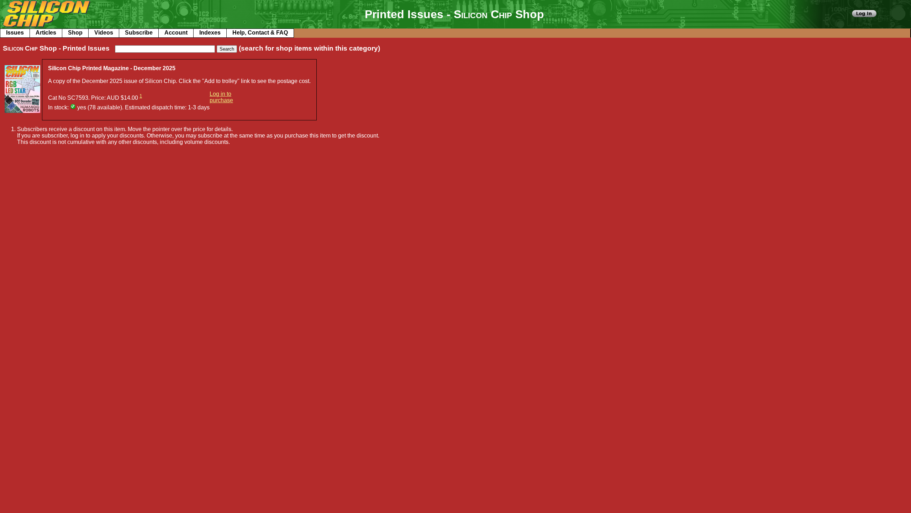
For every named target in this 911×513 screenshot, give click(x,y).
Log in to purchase (221, 97)
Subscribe (139, 33)
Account (176, 33)
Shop (75, 33)
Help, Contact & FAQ (260, 33)
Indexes (210, 33)
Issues (15, 33)
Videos (103, 33)
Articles (46, 33)
